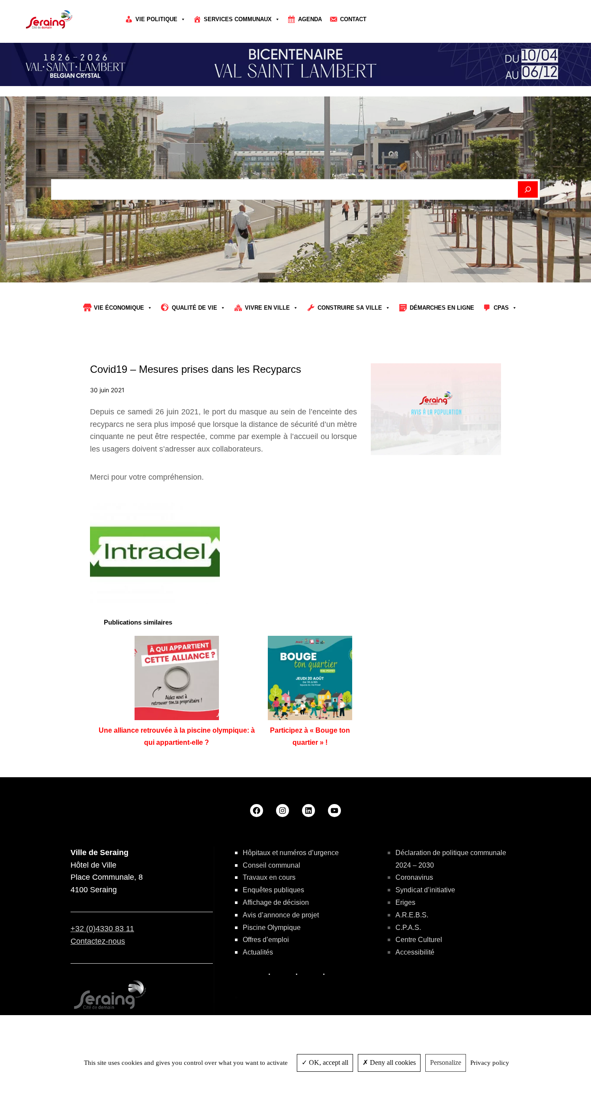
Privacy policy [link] (489, 1062)
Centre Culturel (418, 939)
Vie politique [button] (156, 19)
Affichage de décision (276, 902)
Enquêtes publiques (273, 890)
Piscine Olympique (272, 927)
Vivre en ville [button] (267, 307)
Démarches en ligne (442, 307)
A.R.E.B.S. (411, 915)
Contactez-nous (98, 941)
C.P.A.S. (408, 927)
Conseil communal (271, 865)
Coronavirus (414, 877)
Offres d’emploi (266, 939)
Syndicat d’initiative (425, 890)
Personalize (445, 1062)
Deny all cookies (392, 1062)
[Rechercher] (528, 189)
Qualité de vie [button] (194, 307)
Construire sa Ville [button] (350, 307)
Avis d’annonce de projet (281, 915)
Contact (353, 19)
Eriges (405, 902)
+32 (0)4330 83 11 (102, 928)
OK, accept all (327, 1062)
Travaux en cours (269, 877)
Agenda (310, 19)
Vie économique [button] (119, 307)
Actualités (258, 952)
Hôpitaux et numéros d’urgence (291, 852)
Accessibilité (414, 952)
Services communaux (238, 19)
